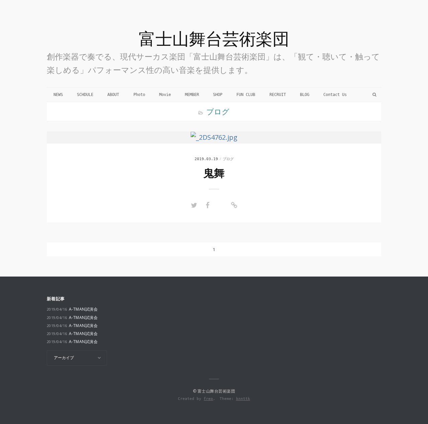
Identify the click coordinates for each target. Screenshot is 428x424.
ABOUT (113, 94)
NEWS (58, 94)
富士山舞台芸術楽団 (214, 38)
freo (208, 399)
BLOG (304, 94)
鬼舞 (214, 173)
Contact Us (335, 94)
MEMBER (192, 94)
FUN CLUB (245, 94)
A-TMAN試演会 (72, 309)
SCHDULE (85, 94)
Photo (139, 94)
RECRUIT (278, 94)
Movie (165, 94)
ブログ (228, 158)
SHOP (217, 94)
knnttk (243, 399)
